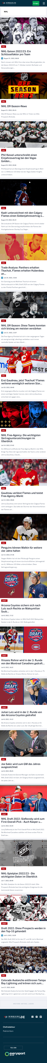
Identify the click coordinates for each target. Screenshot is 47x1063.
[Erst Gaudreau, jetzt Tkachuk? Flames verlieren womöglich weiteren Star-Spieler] (23, 360)
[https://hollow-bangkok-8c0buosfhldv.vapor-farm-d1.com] (14, 1017)
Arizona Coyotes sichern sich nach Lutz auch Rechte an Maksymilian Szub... (20, 608)
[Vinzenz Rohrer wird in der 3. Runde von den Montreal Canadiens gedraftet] (23, 640)
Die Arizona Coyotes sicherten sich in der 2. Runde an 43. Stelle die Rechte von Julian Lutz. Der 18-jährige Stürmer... (22, 724)
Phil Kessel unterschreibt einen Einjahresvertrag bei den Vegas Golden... (19, 157)
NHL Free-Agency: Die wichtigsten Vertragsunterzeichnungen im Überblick (20, 438)
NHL (3, 46)
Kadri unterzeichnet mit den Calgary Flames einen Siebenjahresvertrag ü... (22, 214)
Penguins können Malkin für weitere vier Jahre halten (21, 549)
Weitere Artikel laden (23, 1003)
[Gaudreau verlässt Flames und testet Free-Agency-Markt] (23, 472)
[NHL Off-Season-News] (23, 85)
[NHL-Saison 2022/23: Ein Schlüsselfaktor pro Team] (23, 30)
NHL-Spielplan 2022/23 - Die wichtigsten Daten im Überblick (19, 875)
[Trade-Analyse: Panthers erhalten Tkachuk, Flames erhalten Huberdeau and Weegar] (23, 247)
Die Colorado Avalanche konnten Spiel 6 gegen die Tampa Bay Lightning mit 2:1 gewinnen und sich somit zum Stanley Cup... (23, 992)
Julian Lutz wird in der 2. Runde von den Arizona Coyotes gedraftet (21, 713)
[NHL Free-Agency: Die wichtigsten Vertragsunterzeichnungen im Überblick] (23, 414)
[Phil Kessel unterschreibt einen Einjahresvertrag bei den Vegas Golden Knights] (23, 134)
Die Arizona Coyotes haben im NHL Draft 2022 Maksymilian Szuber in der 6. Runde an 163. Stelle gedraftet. (22, 620)
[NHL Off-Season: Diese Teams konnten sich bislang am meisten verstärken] (23, 305)
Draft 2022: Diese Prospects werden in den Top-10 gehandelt (23, 930)
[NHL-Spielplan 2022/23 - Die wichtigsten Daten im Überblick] (23, 853)
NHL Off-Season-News (14, 106)
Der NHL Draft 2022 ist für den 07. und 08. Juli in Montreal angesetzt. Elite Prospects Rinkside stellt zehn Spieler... (22, 940)
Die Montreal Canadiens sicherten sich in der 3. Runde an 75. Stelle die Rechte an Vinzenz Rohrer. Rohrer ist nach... (23, 672)
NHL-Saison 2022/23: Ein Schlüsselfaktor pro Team (16, 53)
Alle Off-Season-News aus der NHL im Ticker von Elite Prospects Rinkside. (20, 115)
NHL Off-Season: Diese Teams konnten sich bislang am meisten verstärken (23, 327)
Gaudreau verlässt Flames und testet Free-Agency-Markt (22, 494)
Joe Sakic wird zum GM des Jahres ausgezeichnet (20, 765)
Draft (4, 600)
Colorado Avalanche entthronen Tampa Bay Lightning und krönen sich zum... (23, 982)
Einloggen (36, 3)
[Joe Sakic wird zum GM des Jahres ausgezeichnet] (23, 743)
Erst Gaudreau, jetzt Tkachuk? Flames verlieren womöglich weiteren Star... (22, 382)
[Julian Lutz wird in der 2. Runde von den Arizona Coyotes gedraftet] (23, 691)
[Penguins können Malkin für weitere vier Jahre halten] (23, 527)
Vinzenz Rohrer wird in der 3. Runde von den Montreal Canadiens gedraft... (23, 662)
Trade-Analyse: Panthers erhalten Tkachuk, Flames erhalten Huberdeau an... (22, 270)
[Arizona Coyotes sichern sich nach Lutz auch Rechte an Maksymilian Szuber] (23, 585)
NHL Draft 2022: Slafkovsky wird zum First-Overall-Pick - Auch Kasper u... (22, 820)
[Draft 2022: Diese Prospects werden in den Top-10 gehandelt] (23, 908)
